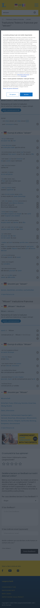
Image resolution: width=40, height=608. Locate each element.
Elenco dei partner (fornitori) (10, 88)
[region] (20, 64)
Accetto (26, 94)
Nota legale (23, 76)
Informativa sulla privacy (23, 74)
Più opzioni (13, 94)
